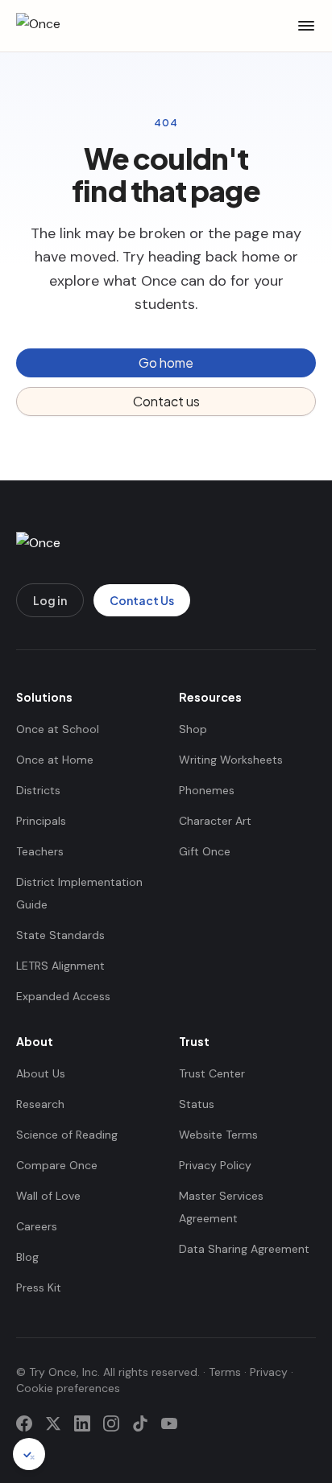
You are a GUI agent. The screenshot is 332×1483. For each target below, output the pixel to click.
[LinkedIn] (82, 1423)
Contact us (166, 401)
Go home (166, 362)
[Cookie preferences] (29, 1454)
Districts (38, 790)
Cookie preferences (68, 1388)
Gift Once (204, 851)
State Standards (60, 935)
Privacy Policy (215, 1165)
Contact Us (142, 600)
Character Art (215, 821)
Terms (225, 1372)
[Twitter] (53, 1423)
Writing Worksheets (231, 759)
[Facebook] (24, 1423)
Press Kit (38, 1287)
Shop (193, 729)
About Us (40, 1073)
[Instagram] (111, 1423)
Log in (50, 600)
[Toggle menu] (306, 26)
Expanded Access (63, 996)
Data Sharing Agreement (244, 1249)
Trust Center (212, 1073)
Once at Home (54, 759)
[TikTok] (140, 1423)
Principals (41, 821)
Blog (27, 1257)
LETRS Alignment (60, 965)
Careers (36, 1226)
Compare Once (57, 1165)
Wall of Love (48, 1195)
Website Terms (218, 1134)
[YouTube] (169, 1423)
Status (196, 1104)
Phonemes (206, 790)
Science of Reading (67, 1134)
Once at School (57, 729)
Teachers (40, 851)
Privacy (269, 1372)
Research (40, 1104)
